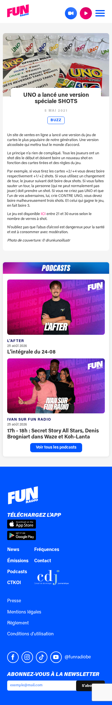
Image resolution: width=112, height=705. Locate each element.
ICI (43, 214)
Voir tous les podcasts (56, 448)
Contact (42, 561)
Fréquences (46, 550)
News (13, 550)
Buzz (56, 120)
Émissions (17, 561)
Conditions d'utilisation (30, 634)
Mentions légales (24, 612)
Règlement (18, 623)
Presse (14, 601)
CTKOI (14, 583)
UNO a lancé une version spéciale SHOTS (56, 98)
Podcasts (17, 572)
